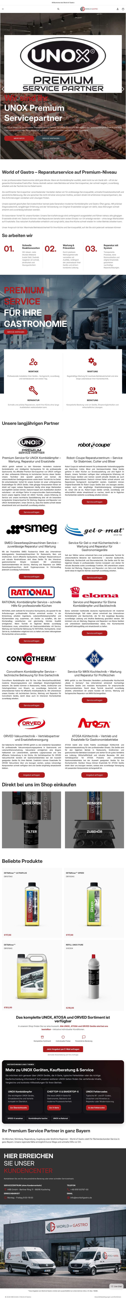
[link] (31, 805)
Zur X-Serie (54, 1108)
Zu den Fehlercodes (96, 1108)
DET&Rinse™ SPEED (75, 873)
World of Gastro (25, 1297)
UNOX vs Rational (60, 1118)
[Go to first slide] (123, 89)
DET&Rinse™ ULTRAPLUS (15, 873)
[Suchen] (58, 9)
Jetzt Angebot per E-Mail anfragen (63, 1049)
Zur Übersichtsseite (18, 1108)
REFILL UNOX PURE (74, 945)
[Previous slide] (3, 89)
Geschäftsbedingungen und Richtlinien (107, 1297)
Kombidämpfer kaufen (38, 1118)
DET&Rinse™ (10, 945)
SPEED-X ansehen (15, 1118)
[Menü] (3, 9)
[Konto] (117, 9)
